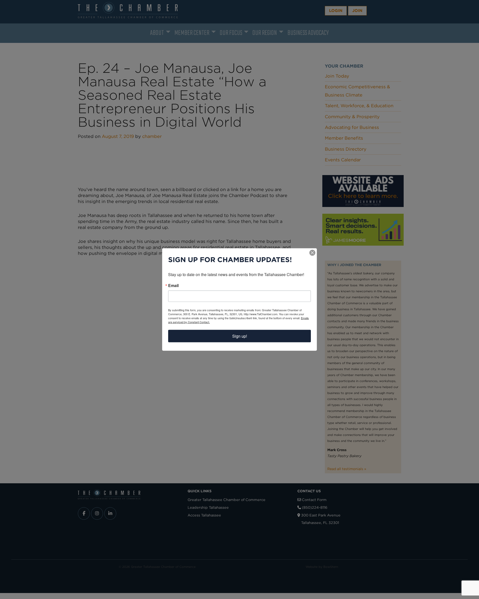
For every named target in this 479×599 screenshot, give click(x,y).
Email (173, 286)
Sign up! (239, 336)
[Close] (312, 253)
